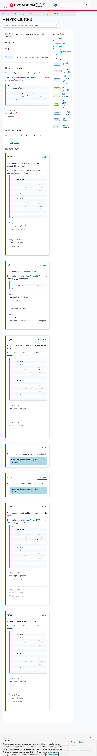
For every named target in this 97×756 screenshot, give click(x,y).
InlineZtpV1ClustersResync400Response (30, 353)
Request (56, 41)
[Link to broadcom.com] (23, 5)
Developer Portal (41, 5)
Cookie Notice (52, 755)
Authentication (58, 46)
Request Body (60, 44)
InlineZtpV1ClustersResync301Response (30, 276)
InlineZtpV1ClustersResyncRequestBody (21, 77)
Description (57, 38)
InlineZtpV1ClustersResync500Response (30, 626)
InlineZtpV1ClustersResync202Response (30, 170)
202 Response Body (63, 52)
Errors (57, 54)
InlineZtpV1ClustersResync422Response (30, 520)
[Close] (90, 737)
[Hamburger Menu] (5, 3)
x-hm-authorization (12, 143)
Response (57, 49)
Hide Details (42, 157)
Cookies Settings (79, 742)
